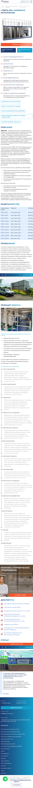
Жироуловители (5, 741)
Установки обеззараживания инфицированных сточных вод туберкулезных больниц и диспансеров (14, 676)
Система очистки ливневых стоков (10, 731)
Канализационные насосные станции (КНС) (13, 734)
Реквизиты (4, 725)
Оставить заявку (20, 595)
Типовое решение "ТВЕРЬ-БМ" (10, 122)
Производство (5, 753)
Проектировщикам (6, 763)
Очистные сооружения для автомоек (11, 736)
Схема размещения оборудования (13, 111)
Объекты (3, 758)
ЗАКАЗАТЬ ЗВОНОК (16, 707)
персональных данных (26, 591)
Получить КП (16, 44)
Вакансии (3, 773)
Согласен (16, 785)
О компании (4, 756)
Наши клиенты (5, 761)
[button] (2, 275)
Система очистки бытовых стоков (10, 729)
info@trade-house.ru (24, 2)
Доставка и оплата (6, 768)
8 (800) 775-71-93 (25, 1)
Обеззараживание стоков (8, 744)
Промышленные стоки (7, 739)
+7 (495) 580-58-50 (6, 703)
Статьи (2, 770)
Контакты (3, 765)
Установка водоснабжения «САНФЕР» (11, 746)
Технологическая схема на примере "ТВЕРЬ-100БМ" (13, 116)
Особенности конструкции (10, 101)
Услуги (2, 751)
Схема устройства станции (10, 106)
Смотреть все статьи (16, 644)
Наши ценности (5, 748)
